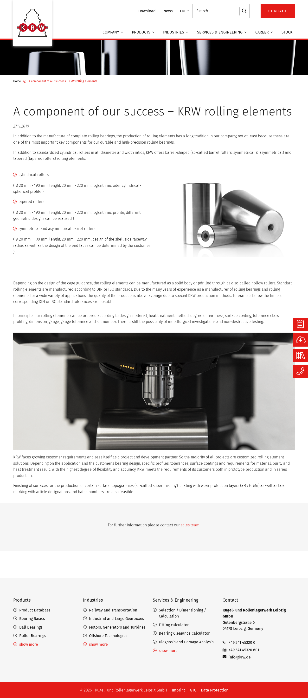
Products (141, 32)
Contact (230, 600)
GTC (193, 690)
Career (262, 32)
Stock (287, 32)
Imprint (178, 690)
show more (28, 644)
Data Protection (214, 690)
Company (111, 32)
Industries (174, 32)
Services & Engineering (220, 32)
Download (147, 11)
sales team (190, 525)
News (168, 11)
